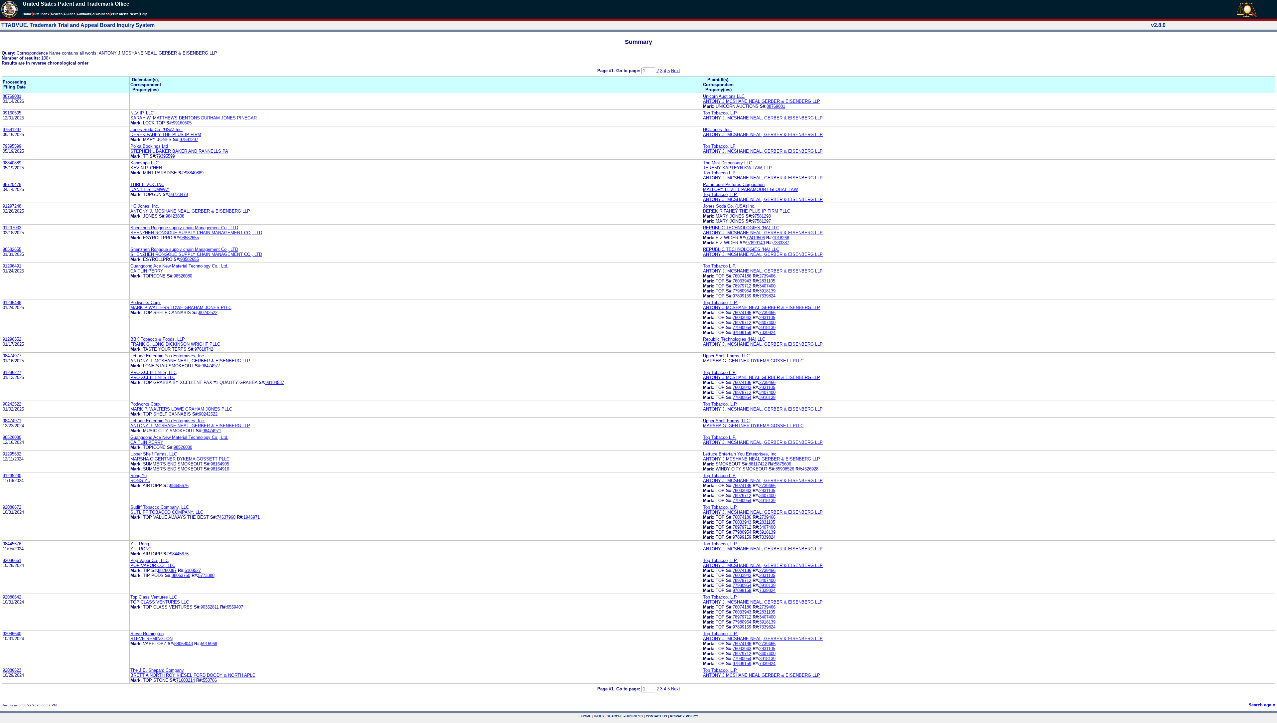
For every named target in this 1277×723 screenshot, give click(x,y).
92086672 (12, 507)
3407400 (767, 285)
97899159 (742, 295)
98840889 (12, 162)
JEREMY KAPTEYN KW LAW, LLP (737, 167)
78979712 (742, 285)
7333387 (781, 242)
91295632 (12, 454)
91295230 (12, 475)
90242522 (208, 312)
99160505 (12, 112)
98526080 (183, 275)
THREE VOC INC (147, 184)
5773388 (206, 575)
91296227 (12, 372)
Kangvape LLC (144, 162)
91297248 (12, 206)
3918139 (767, 290)
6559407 (235, 607)
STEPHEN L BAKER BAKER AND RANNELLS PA (179, 151)
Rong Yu (138, 475)
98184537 (274, 382)
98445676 (179, 485)
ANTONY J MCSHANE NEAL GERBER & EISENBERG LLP (761, 101)
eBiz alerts (119, 14)
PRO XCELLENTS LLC (152, 377)
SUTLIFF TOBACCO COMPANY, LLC (166, 512)
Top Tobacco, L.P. (720, 112)
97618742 (204, 349)
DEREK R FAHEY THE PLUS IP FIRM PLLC (746, 211)
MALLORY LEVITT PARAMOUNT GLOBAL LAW (750, 189)
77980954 (742, 290)
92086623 (12, 670)
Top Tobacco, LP (719, 146)
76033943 (742, 280)
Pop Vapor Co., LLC (149, 560)
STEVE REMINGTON (151, 638)
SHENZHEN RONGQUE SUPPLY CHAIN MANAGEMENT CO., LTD (196, 232)
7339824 (767, 295)
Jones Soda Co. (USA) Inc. (156, 129)
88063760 (181, 575)
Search (57, 14)
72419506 (755, 237)
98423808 (175, 216)
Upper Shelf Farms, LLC (726, 355)
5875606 (783, 463)
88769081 (12, 96)
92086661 (12, 560)
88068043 (183, 643)
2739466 (767, 275)
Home (27, 14)
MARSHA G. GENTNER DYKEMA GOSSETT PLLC (753, 360)
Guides (69, 14)
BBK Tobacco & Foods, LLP (157, 339)
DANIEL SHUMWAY (150, 189)
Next (675, 70)
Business (101, 14)
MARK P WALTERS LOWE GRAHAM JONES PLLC (180, 307)
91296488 (12, 302)
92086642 (12, 597)
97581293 (761, 216)
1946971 (251, 517)
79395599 (12, 146)
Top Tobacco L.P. (719, 172)
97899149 (755, 242)
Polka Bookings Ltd (149, 146)
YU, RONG (141, 548)
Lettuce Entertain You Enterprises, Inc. (167, 355)
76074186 (742, 275)
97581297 (12, 129)
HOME (586, 716)
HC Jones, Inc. (717, 129)
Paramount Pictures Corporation (734, 184)
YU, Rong (139, 543)
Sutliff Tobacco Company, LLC (159, 507)
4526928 (810, 468)
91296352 (12, 339)
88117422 (758, 463)
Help (143, 14)
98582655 (189, 237)
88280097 (167, 570)
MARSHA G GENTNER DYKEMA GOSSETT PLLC (179, 458)
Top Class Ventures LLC (153, 597)
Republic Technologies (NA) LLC (734, 339)
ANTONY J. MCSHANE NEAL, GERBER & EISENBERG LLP (763, 117)
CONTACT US (656, 716)
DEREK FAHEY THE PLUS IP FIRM (165, 134)
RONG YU (140, 480)
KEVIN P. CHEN (146, 167)
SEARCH (614, 716)
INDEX (599, 716)
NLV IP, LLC (142, 112)
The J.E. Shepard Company (157, 670)
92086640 (12, 633)
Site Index (41, 14)
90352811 (210, 607)
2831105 (767, 280)
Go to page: (628, 70)
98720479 (12, 184)
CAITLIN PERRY (146, 271)
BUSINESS (633, 716)
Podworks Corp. (145, 302)
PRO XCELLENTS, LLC (153, 372)
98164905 (220, 463)
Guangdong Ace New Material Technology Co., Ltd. (179, 266)
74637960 (226, 517)
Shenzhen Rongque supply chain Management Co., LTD (184, 227)
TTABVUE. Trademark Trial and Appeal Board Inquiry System (78, 25)
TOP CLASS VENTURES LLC (159, 602)
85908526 (785, 468)
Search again (1261, 704)
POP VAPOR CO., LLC (152, 565)
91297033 (12, 227)
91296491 (12, 266)
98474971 (12, 420)
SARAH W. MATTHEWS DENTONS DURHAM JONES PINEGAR (193, 117)
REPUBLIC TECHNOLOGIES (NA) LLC (741, 227)
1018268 (781, 237)
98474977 (12, 355)
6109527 (193, 570)
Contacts (84, 14)
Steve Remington (147, 633)
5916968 (209, 643)
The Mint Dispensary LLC (727, 162)
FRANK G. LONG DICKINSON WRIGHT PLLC (175, 344)
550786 (210, 680)
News (134, 14)
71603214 (185, 680)
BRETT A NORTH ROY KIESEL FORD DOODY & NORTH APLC (192, 675)
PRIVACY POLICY (684, 716)
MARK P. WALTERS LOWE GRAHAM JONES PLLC (181, 409)
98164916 (220, 468)
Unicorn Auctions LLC (724, 96)
